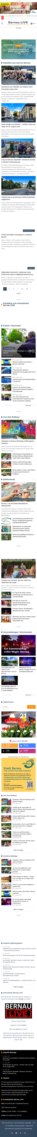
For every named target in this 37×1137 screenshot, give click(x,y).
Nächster (28, 405)
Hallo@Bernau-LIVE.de (20, 1029)
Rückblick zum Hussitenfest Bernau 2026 (16, 304)
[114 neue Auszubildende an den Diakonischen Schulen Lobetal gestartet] (6, 870)
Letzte (18, 293)
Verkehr (6, 559)
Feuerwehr (30, 325)
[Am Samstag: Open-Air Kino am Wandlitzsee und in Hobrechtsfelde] (9, 680)
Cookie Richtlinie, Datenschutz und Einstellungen (18, 1128)
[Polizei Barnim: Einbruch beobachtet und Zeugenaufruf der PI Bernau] (6, 370)
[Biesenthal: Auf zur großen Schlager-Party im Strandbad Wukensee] (27, 661)
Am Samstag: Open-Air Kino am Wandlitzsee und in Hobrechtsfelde (9, 688)
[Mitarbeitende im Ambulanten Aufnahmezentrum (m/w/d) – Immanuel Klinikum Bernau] (6, 529)
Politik (25, 553)
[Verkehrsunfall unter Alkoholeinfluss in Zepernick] (6, 379)
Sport (16, 553)
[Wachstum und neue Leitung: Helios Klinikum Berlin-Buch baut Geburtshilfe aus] (6, 619)
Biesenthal (7, 565)
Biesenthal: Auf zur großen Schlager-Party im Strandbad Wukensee (27, 669)
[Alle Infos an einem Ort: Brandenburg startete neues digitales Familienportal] (6, 603)
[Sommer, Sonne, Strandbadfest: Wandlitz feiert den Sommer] (6, 611)
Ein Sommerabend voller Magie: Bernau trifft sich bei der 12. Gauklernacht (22, 901)
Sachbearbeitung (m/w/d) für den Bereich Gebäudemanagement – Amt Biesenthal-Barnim (23, 520)
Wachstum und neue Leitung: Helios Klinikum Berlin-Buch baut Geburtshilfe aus (24, 618)
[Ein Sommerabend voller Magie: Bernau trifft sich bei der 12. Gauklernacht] (18, 645)
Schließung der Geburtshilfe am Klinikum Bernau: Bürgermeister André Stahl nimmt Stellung (23, 456)
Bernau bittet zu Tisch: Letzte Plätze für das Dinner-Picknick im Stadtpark (24, 472)
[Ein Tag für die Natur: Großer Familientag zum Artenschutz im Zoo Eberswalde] (6, 595)
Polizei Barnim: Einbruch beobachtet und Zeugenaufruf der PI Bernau (24, 372)
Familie (6, 553)
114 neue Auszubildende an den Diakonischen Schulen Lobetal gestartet (22, 869)
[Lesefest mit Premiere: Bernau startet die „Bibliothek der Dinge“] (6, 843)
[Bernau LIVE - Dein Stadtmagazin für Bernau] (18, 23)
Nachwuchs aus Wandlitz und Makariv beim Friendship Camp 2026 (18, 51)
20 (27, 289)
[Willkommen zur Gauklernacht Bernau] (18, 33)
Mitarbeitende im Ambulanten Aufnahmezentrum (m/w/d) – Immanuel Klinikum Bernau (22, 528)
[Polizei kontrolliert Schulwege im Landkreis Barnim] (18, 343)
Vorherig (8, 405)
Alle (26, 325)
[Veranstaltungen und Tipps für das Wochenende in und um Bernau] (9, 661)
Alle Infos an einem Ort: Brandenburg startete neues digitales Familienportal (21, 602)
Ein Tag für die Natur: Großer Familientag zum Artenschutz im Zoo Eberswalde (23, 594)
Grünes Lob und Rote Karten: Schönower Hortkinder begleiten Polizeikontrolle (23, 389)
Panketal (28, 559)
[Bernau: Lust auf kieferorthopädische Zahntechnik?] (6, 886)
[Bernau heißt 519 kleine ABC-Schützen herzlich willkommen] (6, 464)
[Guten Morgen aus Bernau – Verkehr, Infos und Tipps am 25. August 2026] (6, 879)
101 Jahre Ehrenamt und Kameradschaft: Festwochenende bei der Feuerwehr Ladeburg (23, 399)
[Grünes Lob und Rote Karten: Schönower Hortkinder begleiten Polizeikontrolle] (6, 387)
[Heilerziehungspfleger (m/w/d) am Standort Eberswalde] (6, 537)
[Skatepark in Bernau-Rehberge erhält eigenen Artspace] (6, 802)
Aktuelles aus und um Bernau (16, 63)
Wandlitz (18, 45)
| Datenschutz (29, 1125)
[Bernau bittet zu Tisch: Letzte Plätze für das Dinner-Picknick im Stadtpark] (6, 472)
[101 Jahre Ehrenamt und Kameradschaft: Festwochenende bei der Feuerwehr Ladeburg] (6, 397)
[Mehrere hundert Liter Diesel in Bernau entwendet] (6, 362)
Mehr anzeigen (18, 850)
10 (22, 289)
